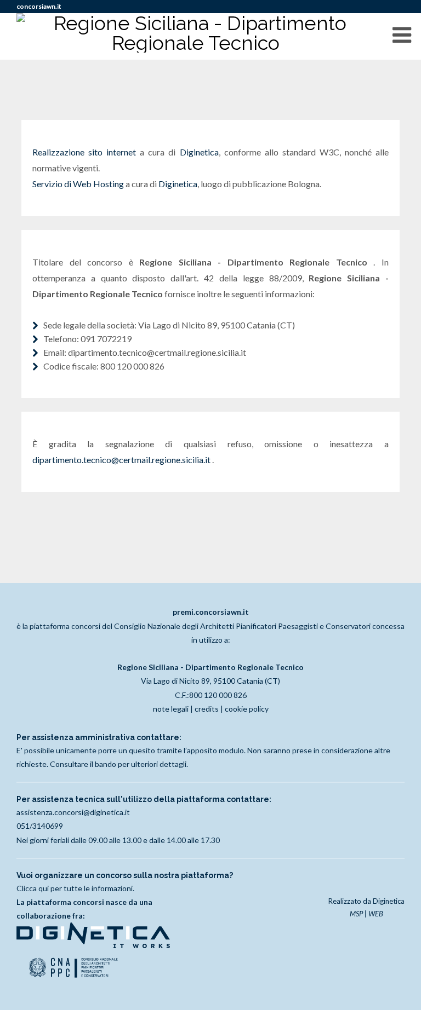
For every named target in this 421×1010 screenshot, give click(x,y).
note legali (171, 708)
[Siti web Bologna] (93, 945)
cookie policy (247, 708)
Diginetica (199, 152)
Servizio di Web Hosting (78, 183)
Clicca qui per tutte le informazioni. (75, 888)
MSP (356, 913)
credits (207, 708)
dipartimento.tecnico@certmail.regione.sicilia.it (122, 459)
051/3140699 (39, 825)
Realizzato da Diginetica (366, 901)
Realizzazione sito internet (84, 152)
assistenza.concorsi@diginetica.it (73, 812)
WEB (375, 913)
